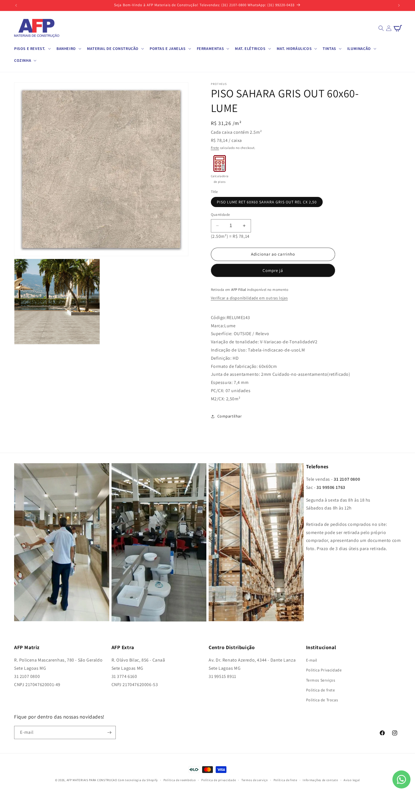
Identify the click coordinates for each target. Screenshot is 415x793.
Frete (215, 148)
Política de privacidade (218, 780)
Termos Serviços (320, 680)
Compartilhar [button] (229, 416)
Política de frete (285, 780)
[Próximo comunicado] (399, 5)
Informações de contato (320, 780)
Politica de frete (320, 690)
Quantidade (220, 214)
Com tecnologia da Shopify (138, 780)
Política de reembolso (179, 780)
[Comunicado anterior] (16, 5)
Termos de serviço (254, 780)
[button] (32, 48)
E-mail (312, 660)
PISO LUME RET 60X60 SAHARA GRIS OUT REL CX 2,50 (267, 202)
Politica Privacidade (324, 670)
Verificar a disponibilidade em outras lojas (249, 297)
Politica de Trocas (322, 699)
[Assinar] (109, 732)
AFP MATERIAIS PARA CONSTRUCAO (92, 780)
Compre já (273, 270)
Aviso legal (352, 780)
